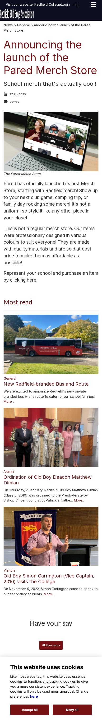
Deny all (72, 710)
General (23, 25)
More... (9, 401)
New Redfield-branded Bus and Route (46, 384)
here (31, 280)
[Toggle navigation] (93, 4)
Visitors (10, 570)
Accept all (30, 710)
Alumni (9, 471)
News (8, 25)
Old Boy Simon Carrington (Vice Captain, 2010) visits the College (49, 578)
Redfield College (47, 4)
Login (65, 4)
